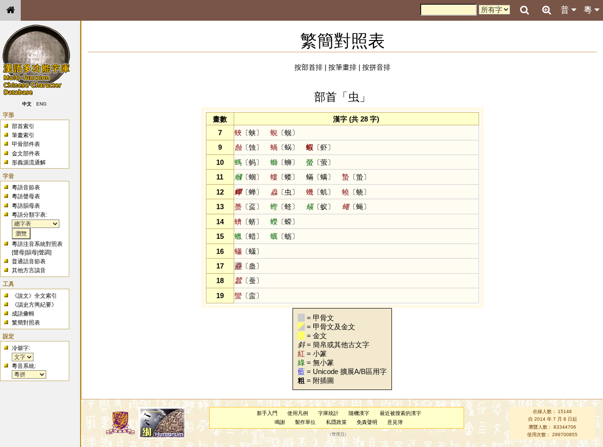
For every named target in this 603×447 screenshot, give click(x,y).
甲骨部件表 (26, 144)
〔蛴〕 (249, 222)
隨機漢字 (359, 413)
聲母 (18, 252)
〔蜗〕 (284, 147)
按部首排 (308, 67)
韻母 (31, 252)
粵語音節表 (26, 187)
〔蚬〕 (284, 133)
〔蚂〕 (249, 162)
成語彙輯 (23, 313)
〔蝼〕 (284, 177)
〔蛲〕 (356, 192)
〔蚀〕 (249, 147)
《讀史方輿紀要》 (34, 304)
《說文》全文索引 (34, 296)
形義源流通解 (29, 162)
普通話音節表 (29, 261)
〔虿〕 (249, 207)
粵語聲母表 (26, 196)
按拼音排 (376, 67)
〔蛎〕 (284, 236)
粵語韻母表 (26, 206)
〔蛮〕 (249, 296)
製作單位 (305, 422)
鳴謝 (280, 422)
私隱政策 (336, 422)
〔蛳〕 (284, 162)
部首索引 (23, 126)
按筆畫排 (342, 67)
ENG (41, 103)
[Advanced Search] (546, 10)
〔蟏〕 (249, 251)
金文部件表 (26, 153)
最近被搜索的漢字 (400, 413)
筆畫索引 (23, 135)
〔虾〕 (320, 147)
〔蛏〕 (284, 207)
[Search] (524, 10)
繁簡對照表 (26, 322)
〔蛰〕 (356, 177)
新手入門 (267, 413)
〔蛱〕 (249, 133)
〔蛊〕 (249, 266)
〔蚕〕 (249, 280)
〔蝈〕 (249, 177)
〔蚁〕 (320, 207)
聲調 (44, 252)
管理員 (338, 434)
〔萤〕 (320, 162)
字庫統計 (328, 413)
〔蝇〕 (356, 207)
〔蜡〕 (249, 236)
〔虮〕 (320, 192)
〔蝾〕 (284, 222)
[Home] (10, 10)
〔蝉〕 (249, 192)
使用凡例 (297, 413)
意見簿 (395, 422)
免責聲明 (367, 422)
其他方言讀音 (29, 270)
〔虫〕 (284, 192)
